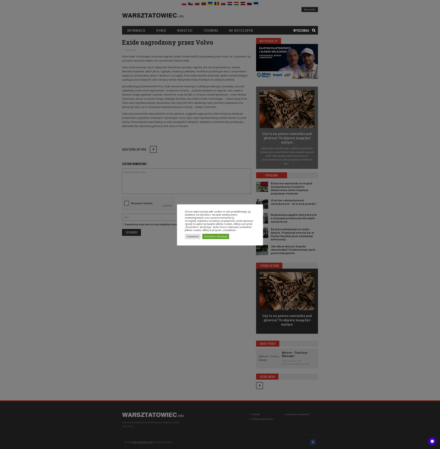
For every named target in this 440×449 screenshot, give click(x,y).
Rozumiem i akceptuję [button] (215, 236)
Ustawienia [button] (193, 236)
